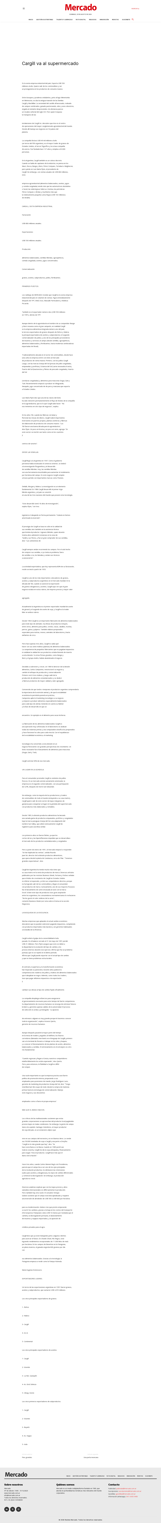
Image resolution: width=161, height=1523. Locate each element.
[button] (133, 19)
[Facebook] (50, 73)
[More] (70, 73)
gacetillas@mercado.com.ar (125, 1494)
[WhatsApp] (55, 73)
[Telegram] (60, 73)
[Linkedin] (40, 73)
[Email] (65, 73)
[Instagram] (18, 1509)
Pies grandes (27, 1457)
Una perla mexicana (91, 1457)
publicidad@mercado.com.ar (126, 1488)
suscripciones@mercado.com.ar (130, 1491)
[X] (45, 73)
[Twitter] (12, 1509)
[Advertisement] (80, 38)
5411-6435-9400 (132, 1496)
